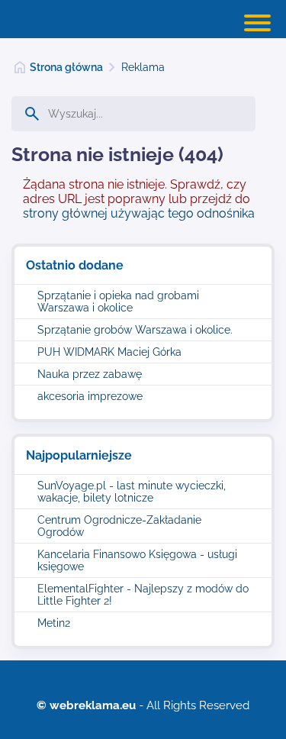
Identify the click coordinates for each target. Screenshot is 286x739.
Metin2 (53, 623)
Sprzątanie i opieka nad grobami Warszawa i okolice (118, 301)
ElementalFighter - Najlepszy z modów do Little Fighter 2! (143, 594)
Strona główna (66, 67)
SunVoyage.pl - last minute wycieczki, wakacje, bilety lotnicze (131, 491)
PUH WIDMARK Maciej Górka (109, 352)
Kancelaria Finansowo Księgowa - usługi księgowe (137, 560)
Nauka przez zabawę (89, 374)
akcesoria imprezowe (90, 396)
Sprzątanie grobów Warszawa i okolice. (135, 330)
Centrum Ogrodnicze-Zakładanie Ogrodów (119, 526)
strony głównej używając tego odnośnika (139, 213)
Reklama (143, 67)
